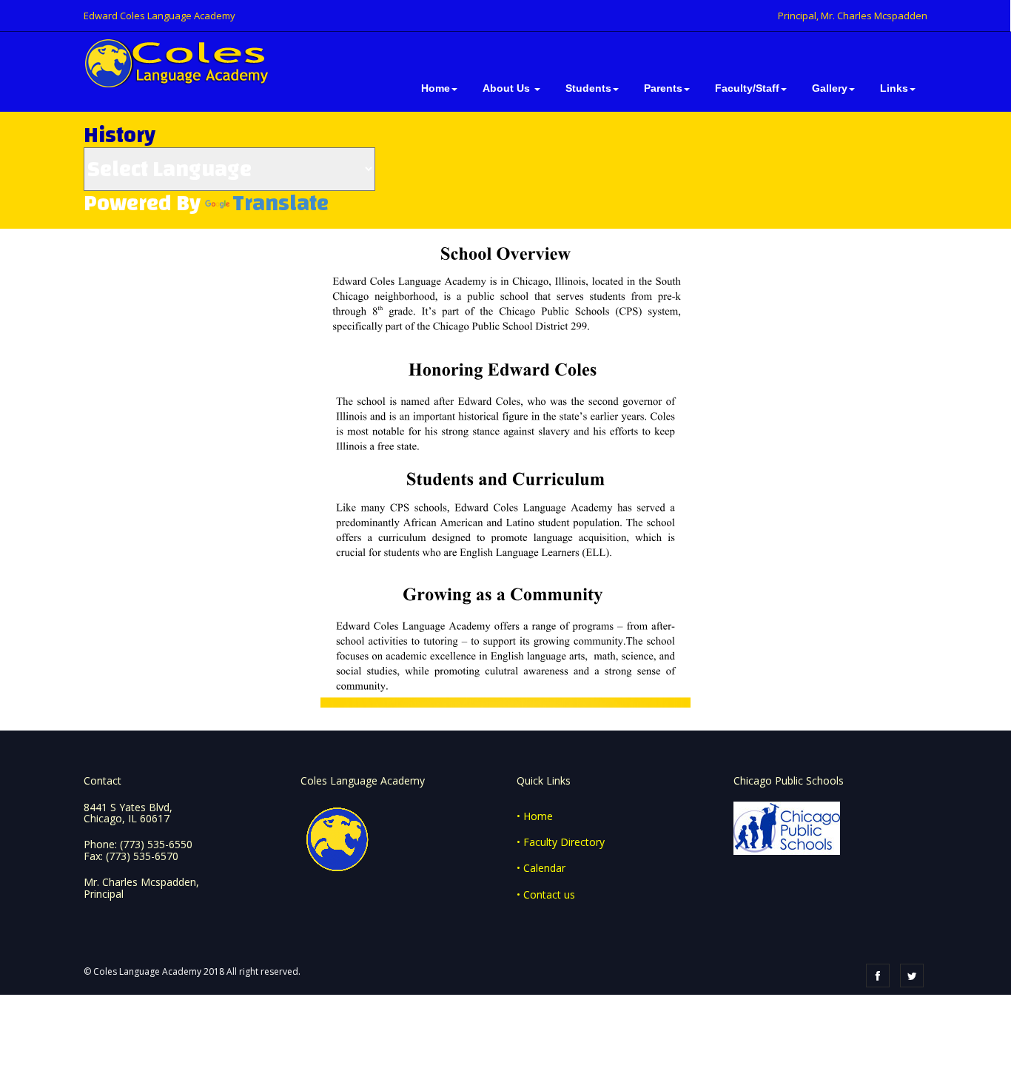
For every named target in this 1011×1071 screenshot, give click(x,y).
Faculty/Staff (747, 88)
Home (435, 88)
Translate (280, 203)
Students (588, 88)
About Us (508, 88)
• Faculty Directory (561, 842)
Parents (663, 88)
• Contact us (546, 894)
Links (894, 88)
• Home (535, 816)
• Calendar (541, 868)
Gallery (829, 88)
